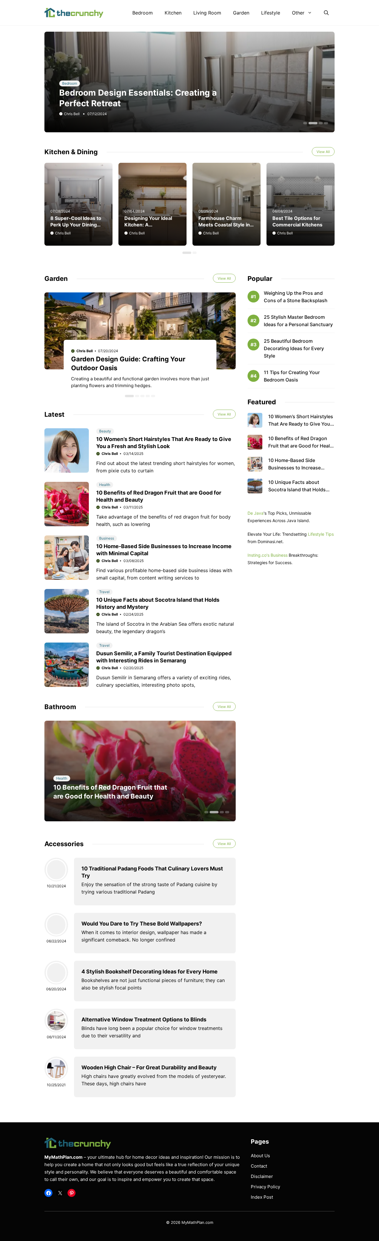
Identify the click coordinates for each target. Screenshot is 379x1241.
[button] (326, 12)
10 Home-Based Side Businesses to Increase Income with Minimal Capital (300, 467)
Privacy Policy (265, 1187)
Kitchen (173, 13)
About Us (260, 1155)
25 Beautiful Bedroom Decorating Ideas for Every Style (294, 348)
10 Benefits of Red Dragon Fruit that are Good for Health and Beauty (301, 445)
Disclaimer (262, 1176)
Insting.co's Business (268, 555)
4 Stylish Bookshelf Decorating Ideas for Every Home (149, 971)
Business (106, 538)
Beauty (105, 431)
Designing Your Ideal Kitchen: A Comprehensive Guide (150, 224)
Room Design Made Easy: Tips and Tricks (142, 103)
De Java (256, 513)
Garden (241, 13)
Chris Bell (72, 114)
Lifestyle (270, 13)
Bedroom (142, 13)
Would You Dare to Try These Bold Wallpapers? (141, 923)
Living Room (207, 13)
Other (298, 13)
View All (323, 151)
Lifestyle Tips (321, 534)
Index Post (262, 1197)
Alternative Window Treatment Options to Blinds (143, 1019)
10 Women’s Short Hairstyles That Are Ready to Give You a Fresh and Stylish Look (301, 423)
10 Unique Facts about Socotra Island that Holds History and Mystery (297, 489)
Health (104, 484)
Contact (259, 1166)
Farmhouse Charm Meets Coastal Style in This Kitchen (224, 224)
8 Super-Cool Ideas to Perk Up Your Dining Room (75, 224)
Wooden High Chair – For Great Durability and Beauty (149, 1067)
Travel (104, 592)
